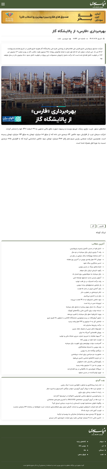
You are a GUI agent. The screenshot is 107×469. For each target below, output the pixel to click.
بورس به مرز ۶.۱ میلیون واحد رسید (88, 365)
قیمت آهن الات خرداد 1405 (91, 410)
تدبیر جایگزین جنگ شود (92, 263)
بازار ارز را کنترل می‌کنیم (92, 296)
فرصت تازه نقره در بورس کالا (90, 340)
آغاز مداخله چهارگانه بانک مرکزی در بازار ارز (85, 256)
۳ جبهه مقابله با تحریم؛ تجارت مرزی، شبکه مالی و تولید (80, 336)
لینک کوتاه (101, 232)
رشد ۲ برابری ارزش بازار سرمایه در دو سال (86, 252)
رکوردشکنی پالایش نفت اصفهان (89, 362)
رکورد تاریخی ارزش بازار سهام (90, 270)
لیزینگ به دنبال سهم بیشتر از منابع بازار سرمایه (83, 307)
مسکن (101, 450)
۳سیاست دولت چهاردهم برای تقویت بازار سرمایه (83, 343)
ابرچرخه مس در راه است (92, 303)
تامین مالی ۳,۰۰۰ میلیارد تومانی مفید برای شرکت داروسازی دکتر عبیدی (75, 418)
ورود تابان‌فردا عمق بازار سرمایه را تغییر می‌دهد (84, 314)
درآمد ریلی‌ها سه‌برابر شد (92, 325)
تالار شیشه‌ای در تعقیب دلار (91, 292)
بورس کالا (82, 446)
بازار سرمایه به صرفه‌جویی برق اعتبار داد (86, 274)
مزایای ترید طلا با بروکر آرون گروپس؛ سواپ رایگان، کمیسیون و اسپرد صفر (74, 389)
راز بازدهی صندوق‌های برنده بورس (89, 285)
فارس (101, 226)
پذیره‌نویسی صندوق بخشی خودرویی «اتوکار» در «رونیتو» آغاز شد (77, 396)
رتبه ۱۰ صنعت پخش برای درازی (89, 392)
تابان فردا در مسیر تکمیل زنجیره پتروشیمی (85, 248)
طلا (85, 450)
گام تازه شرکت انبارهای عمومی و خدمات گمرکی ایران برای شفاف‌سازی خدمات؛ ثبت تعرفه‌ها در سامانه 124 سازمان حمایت (57, 407)
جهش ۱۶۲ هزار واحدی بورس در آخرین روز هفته (84, 259)
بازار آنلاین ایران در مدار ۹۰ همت (89, 289)
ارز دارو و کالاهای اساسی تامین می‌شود (87, 358)
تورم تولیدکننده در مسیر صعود (90, 373)
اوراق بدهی (82, 454)
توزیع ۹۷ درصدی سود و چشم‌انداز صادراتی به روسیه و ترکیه (79, 414)
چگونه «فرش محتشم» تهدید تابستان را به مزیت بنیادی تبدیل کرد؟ (76, 403)
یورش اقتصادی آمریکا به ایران (90, 332)
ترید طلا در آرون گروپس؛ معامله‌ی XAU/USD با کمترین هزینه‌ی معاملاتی (74, 400)
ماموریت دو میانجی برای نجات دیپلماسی (86, 354)
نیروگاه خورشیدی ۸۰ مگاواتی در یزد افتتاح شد (84, 369)
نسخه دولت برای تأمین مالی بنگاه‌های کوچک (84, 310)
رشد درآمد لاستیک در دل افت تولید (88, 281)
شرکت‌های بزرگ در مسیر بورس (90, 267)
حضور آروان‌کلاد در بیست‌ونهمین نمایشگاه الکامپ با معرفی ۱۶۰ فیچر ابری (74, 318)
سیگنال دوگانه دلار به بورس (91, 351)
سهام (102, 441)
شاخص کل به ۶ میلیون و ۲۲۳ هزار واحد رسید (84, 321)
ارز (103, 446)
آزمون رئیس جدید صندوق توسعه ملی (87, 278)
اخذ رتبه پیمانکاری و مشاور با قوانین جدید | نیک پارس (81, 385)
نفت (59, 39)
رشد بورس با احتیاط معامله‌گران (89, 347)
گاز (93, 226)
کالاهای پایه (81, 441)
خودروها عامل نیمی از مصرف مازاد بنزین (86, 329)
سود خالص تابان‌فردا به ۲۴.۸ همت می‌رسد (86, 300)
